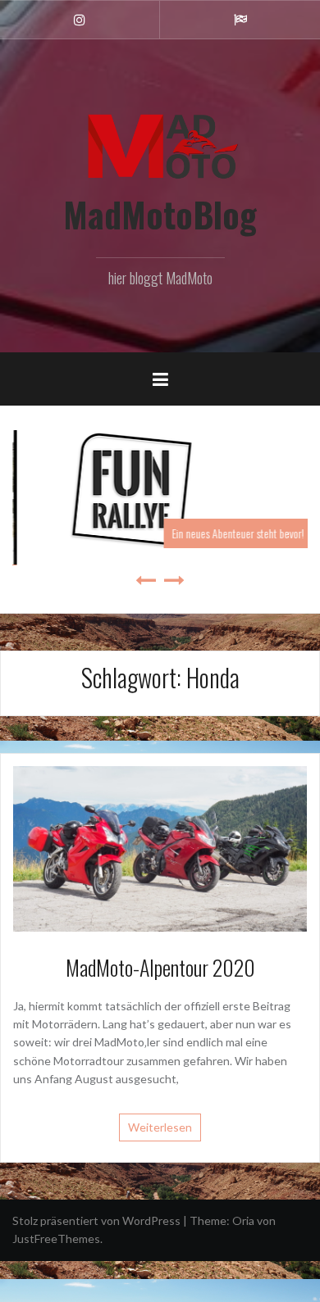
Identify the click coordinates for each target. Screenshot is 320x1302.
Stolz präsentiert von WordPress (96, 1216)
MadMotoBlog (160, 213)
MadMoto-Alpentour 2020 (160, 962)
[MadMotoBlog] (160, 142)
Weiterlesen (160, 1121)
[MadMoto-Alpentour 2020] (160, 843)
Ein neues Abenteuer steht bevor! (209, 533)
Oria (243, 1216)
